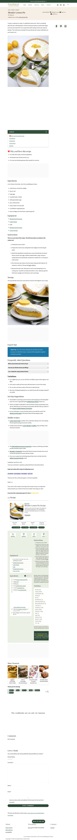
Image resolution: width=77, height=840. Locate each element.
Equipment (12, 141)
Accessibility (9, 832)
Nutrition (44, 536)
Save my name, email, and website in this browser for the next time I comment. (26, 801)
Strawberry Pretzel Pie (16, 451)
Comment (10, 762)
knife (14, 566)
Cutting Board (13, 222)
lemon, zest (16, 581)
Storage (11, 146)
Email (9, 792)
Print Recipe (27, 515)
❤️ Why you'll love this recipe (16, 136)
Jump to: (11, 132)
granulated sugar (20, 587)
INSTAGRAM (17, 473)
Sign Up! (30, 828)
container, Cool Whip (22, 609)
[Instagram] (64, 5)
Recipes (30, 5)
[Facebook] (57, 5)
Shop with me (9, 830)
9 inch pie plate (16, 571)
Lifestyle (36, 5)
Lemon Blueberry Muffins (30, 426)
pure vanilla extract (22, 590)
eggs (17, 583)
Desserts (17, 10)
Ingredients (12, 138)
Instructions (12, 143)
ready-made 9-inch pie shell (19, 607)
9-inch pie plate (14, 230)
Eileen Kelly (27, 503)
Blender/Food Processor (16, 219)
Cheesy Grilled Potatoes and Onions (22, 408)
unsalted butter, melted (21, 585)
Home (24, 5)
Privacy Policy (9, 828)
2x (27, 575)
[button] (30, 559)
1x (25, 575)
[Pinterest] (60, 5)
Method (33, 536)
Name (9, 785)
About (42, 5)
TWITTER (30, 473)
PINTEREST (24, 473)
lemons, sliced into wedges (21, 579)
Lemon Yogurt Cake (15, 421)
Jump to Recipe (45, 12)
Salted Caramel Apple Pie (16, 458)
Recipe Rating (11, 757)
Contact (49, 5)
